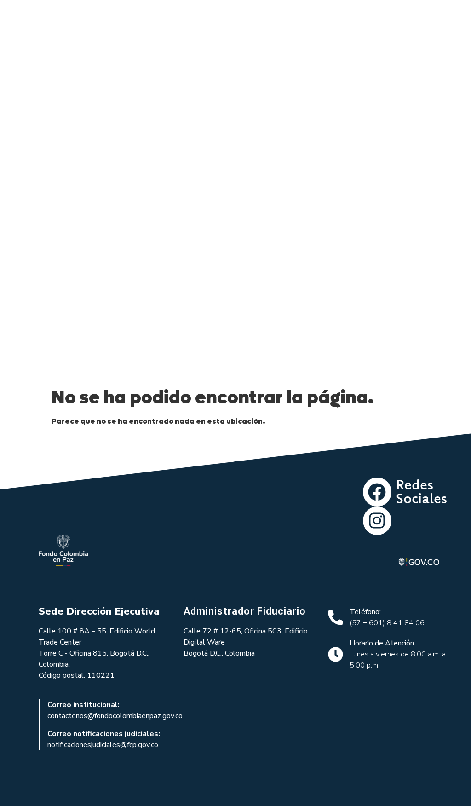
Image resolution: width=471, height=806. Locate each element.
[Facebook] (377, 492)
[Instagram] (377, 521)
